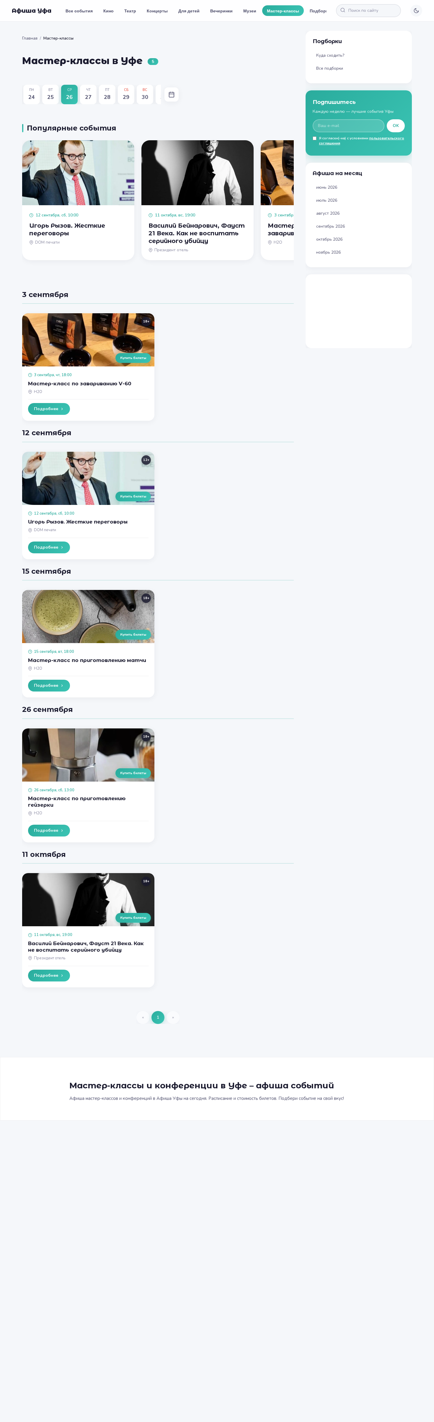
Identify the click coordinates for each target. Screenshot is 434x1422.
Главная (29, 38)
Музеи (249, 11)
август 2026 (328, 213)
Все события (79, 11)
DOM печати (45, 530)
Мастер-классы (283, 11)
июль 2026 (326, 200)
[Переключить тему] (416, 11)
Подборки (320, 11)
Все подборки (329, 68)
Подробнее (46, 409)
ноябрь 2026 (328, 252)
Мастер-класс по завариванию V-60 (79, 384)
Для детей (189, 11)
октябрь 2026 (329, 239)
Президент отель (49, 958)
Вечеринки (221, 11)
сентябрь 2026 (330, 226)
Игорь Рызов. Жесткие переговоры (78, 522)
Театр (130, 11)
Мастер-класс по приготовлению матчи (87, 660)
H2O (38, 391)
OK (396, 125)
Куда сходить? (330, 55)
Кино (108, 11)
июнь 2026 (326, 187)
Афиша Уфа (31, 10)
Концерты (157, 11)
